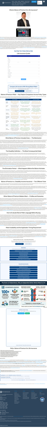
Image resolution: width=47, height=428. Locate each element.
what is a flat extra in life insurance (17, 178)
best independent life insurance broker (31, 222)
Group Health (22, 362)
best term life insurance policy (39, 236)
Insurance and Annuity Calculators (21, 3)
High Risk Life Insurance (17, 396)
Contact (13, 3)
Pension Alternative (33, 398)
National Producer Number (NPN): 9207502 (18, 416)
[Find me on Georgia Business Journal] (42, 402)
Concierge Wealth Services (25, 2)
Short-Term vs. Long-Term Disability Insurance (23, 269)
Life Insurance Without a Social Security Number (23, 259)
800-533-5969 (39, 3)
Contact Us (27, 313)
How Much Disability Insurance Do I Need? (23, 273)
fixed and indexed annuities (38, 361)
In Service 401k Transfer (26, 397)
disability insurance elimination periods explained (9, 165)
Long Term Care (16, 399)
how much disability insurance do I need (33, 193)
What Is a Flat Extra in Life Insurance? (23, 275)
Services (16, 1)
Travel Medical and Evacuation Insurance (29, 362)
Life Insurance (16, 397)
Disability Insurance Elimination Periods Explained (23, 271)
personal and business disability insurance (8, 362)
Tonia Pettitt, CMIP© (8, 377)
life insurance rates (42, 223)
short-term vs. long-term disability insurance (28, 47)
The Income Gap (25, 396)
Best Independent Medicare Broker (23, 257)
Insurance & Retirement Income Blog (16, 2)
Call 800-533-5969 (21, 313)
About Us (13, 1)
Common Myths (33, 396)
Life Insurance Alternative (34, 397)
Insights (19, 1)
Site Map (41, 395)
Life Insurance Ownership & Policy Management (26, 370)
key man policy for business (6, 204)
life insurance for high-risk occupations (8, 210)
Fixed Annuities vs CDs (26, 398)
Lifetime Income (16, 398)
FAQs (15, 3)
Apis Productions (5, 425)
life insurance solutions (17, 362)
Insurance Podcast (27, 1)
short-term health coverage (39, 362)
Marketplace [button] (22, 1)
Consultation (34, 1)
